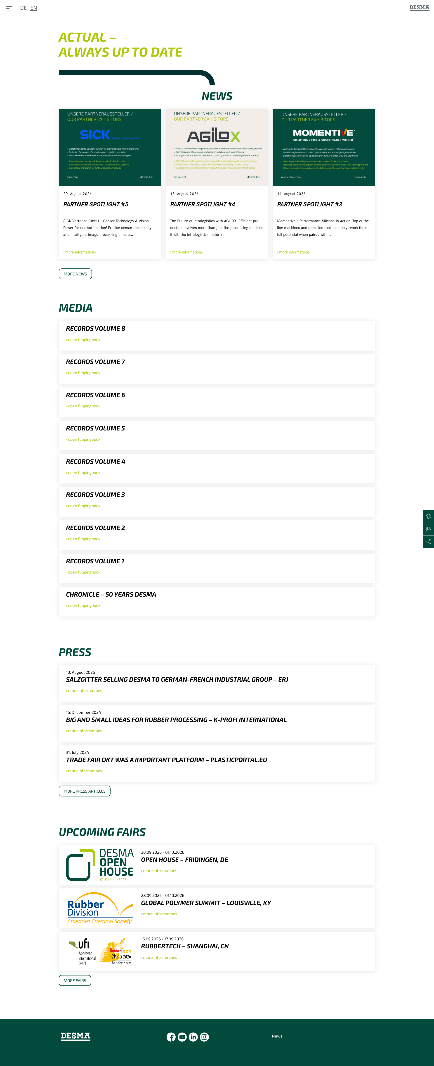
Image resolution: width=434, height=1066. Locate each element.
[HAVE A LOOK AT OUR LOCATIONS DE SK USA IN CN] (428, 516)
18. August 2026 (184, 193)
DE (23, 7)
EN (33, 7)
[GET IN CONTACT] (428, 529)
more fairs (75, 980)
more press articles (85, 791)
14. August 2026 (291, 193)
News (277, 1035)
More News (75, 273)
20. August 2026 (77, 193)
